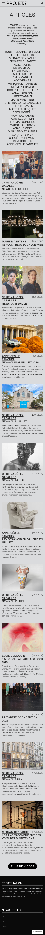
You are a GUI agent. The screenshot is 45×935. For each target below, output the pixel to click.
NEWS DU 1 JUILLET (14, 421)
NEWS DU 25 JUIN (13, 480)
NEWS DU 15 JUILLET (15, 303)
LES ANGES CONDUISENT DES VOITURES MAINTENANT (21, 837)
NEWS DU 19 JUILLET (15, 189)
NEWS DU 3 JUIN (12, 779)
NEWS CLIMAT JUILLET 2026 (20, 362)
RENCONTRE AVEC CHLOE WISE (22, 244)
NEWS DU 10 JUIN (13, 601)
